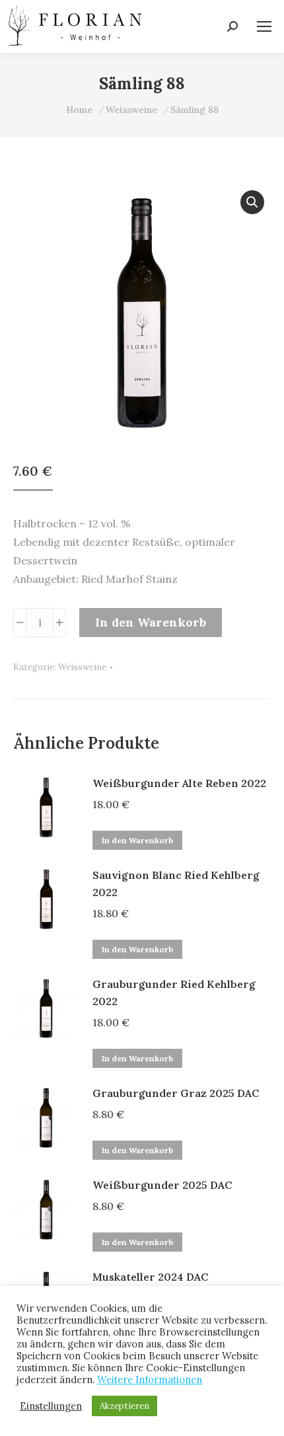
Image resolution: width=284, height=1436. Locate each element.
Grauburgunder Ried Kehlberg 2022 (174, 992)
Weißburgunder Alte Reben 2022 (179, 783)
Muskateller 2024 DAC (150, 1276)
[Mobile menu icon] (264, 26)
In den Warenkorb (150, 622)
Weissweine (82, 667)
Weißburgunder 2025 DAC (162, 1184)
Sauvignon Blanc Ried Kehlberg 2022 (176, 883)
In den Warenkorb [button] (137, 840)
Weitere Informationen (149, 1379)
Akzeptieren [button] (124, 1406)
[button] (252, 202)
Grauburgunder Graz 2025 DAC (175, 1093)
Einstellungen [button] (51, 1406)
